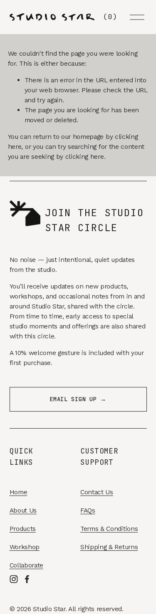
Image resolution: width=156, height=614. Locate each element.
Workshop (25, 547)
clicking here (84, 156)
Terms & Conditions (109, 529)
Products (23, 529)
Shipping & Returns (109, 547)
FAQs (87, 510)
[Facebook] (27, 579)
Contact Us (96, 492)
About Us (23, 510)
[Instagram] (14, 579)
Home (18, 492)
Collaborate (26, 565)
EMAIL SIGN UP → (78, 399)
